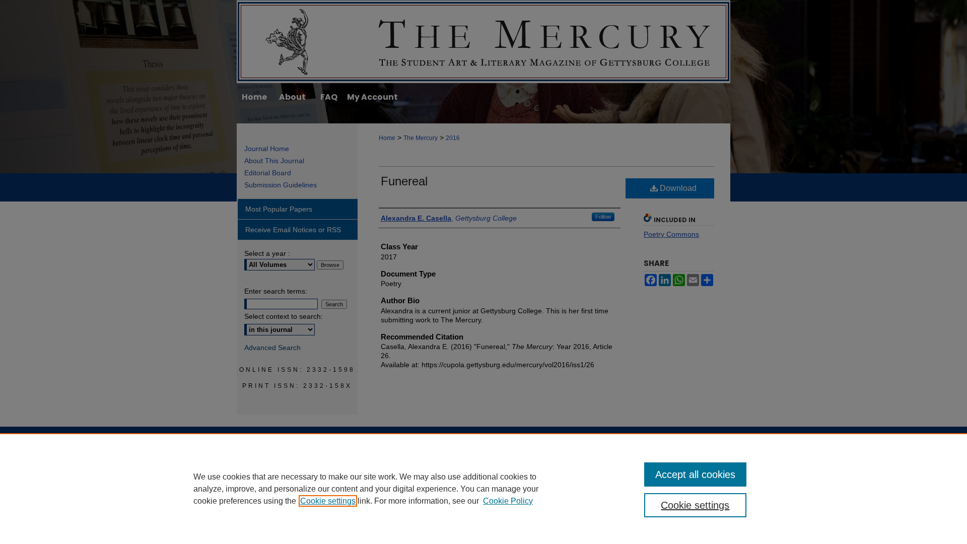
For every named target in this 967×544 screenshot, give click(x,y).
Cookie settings (328, 501)
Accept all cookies (695, 474)
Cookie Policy (508, 501)
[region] (483, 488)
